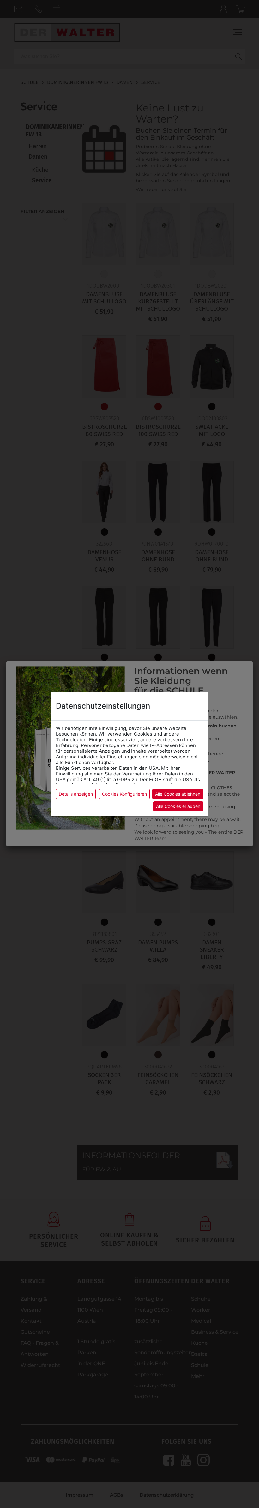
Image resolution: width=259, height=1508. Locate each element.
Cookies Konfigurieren (124, 794)
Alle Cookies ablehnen (177, 794)
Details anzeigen (76, 794)
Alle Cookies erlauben (178, 806)
